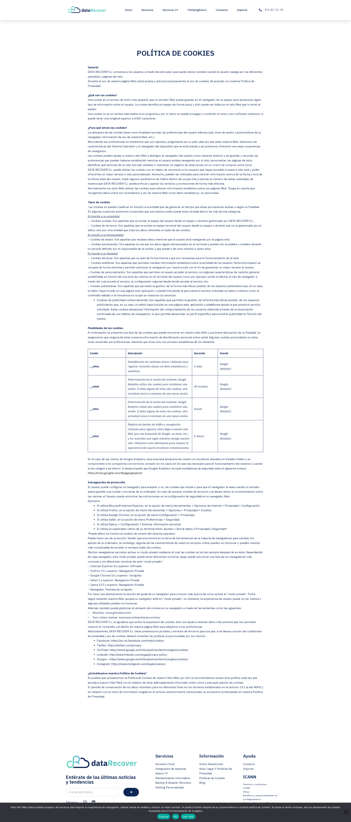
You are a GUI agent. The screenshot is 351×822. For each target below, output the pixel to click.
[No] (346, 812)
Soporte (242, 10)
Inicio (128, 10)
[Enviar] (131, 792)
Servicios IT (170, 10)
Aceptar (163, 816)
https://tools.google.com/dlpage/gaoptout (115, 473)
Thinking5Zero (197, 10)
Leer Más (188, 816)
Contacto (222, 10)
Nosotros (147, 10)
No (175, 816)
